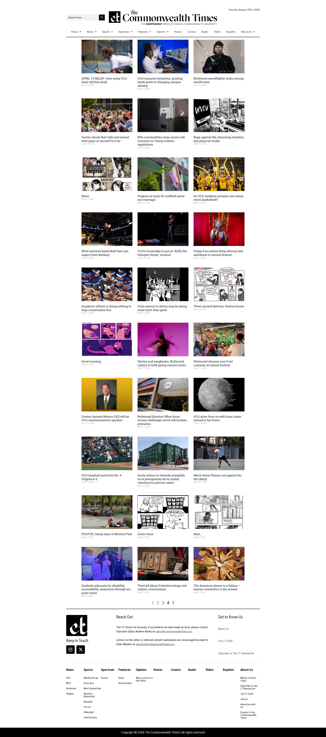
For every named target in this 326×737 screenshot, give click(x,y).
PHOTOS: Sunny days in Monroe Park (107, 534)
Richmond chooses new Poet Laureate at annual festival (213, 363)
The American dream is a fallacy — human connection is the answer (217, 587)
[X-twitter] (80, 649)
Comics (192, 31)
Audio (205, 31)
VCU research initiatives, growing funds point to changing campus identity (160, 82)
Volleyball (88, 712)
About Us (246, 31)
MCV (68, 683)
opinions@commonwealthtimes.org (155, 644)
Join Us (244, 699)
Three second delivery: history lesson (219, 306)
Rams (121, 678)
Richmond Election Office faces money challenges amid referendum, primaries (162, 420)
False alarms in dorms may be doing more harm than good (162, 308)
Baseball (88, 701)
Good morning (91, 361)
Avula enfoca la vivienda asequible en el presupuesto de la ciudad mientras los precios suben (161, 479)
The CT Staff (225, 641)
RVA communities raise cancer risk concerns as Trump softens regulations (161, 140)
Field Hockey (90, 717)
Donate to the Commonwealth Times (248, 715)
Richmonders (125, 683)
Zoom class (145, 534)
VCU (68, 678)
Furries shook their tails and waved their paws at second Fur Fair (105, 139)
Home (74, 31)
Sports (106, 31)
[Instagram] (70, 649)
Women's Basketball (89, 695)
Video (217, 31)
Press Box (89, 683)
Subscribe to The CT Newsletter (236, 653)
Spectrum (124, 31)
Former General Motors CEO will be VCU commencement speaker (105, 418)
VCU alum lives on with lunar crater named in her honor (217, 418)
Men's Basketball (92, 688)
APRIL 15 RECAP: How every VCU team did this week (104, 80)
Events (104, 678)
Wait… (198, 534)
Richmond (71, 688)
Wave (85, 196)
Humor (178, 31)
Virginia (70, 693)
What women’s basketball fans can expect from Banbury (105, 253)
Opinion (161, 31)
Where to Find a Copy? (248, 679)
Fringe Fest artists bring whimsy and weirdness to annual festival (218, 253)
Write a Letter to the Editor (144, 679)
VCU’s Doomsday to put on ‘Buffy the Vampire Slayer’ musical (162, 253)
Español (230, 31)
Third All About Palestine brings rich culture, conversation (162, 587)
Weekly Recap (91, 678)
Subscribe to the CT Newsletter (249, 687)
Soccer (87, 707)
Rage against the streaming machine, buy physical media (219, 139)
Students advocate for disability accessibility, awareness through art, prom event (106, 589)
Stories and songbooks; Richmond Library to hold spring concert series (162, 363)
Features (143, 31)
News (90, 31)
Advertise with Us (247, 706)
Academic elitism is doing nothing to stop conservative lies (106, 308)
